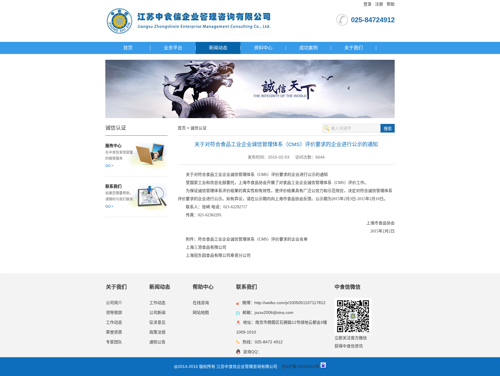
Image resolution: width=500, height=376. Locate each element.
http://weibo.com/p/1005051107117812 (290, 302)
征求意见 (157, 322)
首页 (128, 47)
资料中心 (263, 47)
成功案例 (308, 47)
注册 (379, 4)
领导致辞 (114, 312)
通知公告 (157, 342)
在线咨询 (201, 302)
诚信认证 (198, 128)
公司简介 (114, 302)
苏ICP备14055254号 (300, 366)
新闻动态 (218, 47)
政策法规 (157, 332)
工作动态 (114, 322)
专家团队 (114, 342)
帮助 (391, 4)
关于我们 (353, 47)
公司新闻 (157, 312)
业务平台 (173, 47)
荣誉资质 (114, 332)
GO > (109, 166)
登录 (367, 4)
